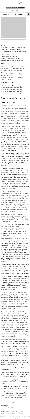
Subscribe (20, 413)
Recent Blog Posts (8, 83)
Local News (18, 14)
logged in (10, 407)
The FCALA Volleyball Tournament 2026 (12, 87)
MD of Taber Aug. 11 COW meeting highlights (13, 68)
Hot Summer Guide (8, 41)
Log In (27, 3)
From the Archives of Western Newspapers (12, 86)
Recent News (6, 64)
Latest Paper (11, 413)
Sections (6, 14)
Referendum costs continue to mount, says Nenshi (14, 66)
